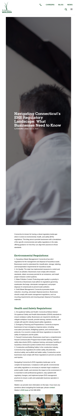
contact (52, 387)
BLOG (60, 4)
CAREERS (50, 4)
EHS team (25, 390)
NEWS (70, 4)
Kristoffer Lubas (22, 129)
